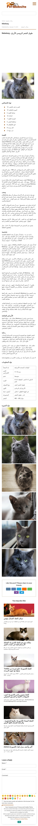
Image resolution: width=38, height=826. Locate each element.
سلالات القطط (24, 27)
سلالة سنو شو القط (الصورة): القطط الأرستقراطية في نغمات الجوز (17, 643)
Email (4, 769)
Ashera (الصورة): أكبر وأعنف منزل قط (18, 747)
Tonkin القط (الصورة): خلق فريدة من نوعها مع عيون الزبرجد (17, 670)
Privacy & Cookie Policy (21, 819)
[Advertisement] (19, 53)
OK (19, 822)
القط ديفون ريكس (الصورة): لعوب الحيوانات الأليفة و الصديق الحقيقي (16, 696)
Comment (5, 775)
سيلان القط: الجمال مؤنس (13, 618)
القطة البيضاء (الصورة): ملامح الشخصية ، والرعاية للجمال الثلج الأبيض (18, 722)
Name (4, 763)
